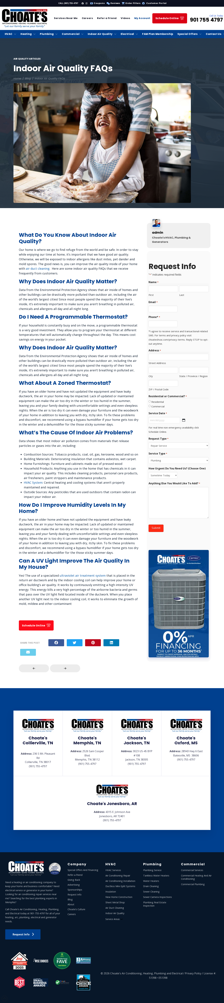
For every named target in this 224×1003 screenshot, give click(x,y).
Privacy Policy (193, 973)
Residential (157, 401)
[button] (112, 3)
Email (153, 302)
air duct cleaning (38, 268)
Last (181, 295)
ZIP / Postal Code (159, 389)
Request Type (158, 438)
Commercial (157, 406)
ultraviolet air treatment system (83, 575)
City (151, 376)
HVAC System (33, 482)
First (151, 295)
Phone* (154, 317)
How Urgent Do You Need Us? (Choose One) (177, 468)
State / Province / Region (193, 376)
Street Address (157, 363)
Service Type (158, 453)
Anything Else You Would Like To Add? (174, 483)
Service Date (158, 413)
